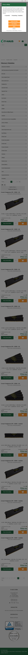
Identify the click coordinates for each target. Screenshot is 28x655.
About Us (19, 30)
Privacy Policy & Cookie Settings (12, 30)
